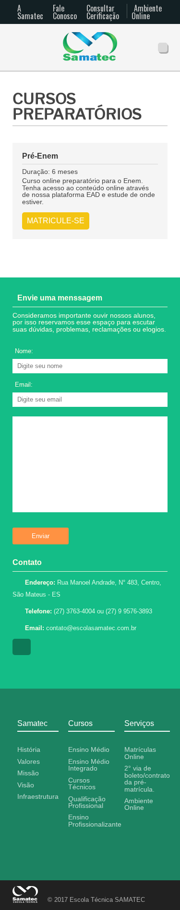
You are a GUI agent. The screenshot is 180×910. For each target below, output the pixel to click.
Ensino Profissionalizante (94, 820)
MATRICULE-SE (55, 221)
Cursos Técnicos (82, 783)
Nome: (24, 351)
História (28, 749)
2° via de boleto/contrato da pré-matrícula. (147, 778)
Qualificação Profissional (87, 802)
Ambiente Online (147, 12)
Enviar (40, 536)
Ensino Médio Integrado (88, 765)
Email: (24, 384)
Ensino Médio (88, 749)
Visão (25, 785)
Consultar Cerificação (102, 12)
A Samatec (30, 12)
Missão (28, 773)
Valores (28, 761)
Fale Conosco (65, 12)
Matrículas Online (140, 753)
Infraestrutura (38, 796)
